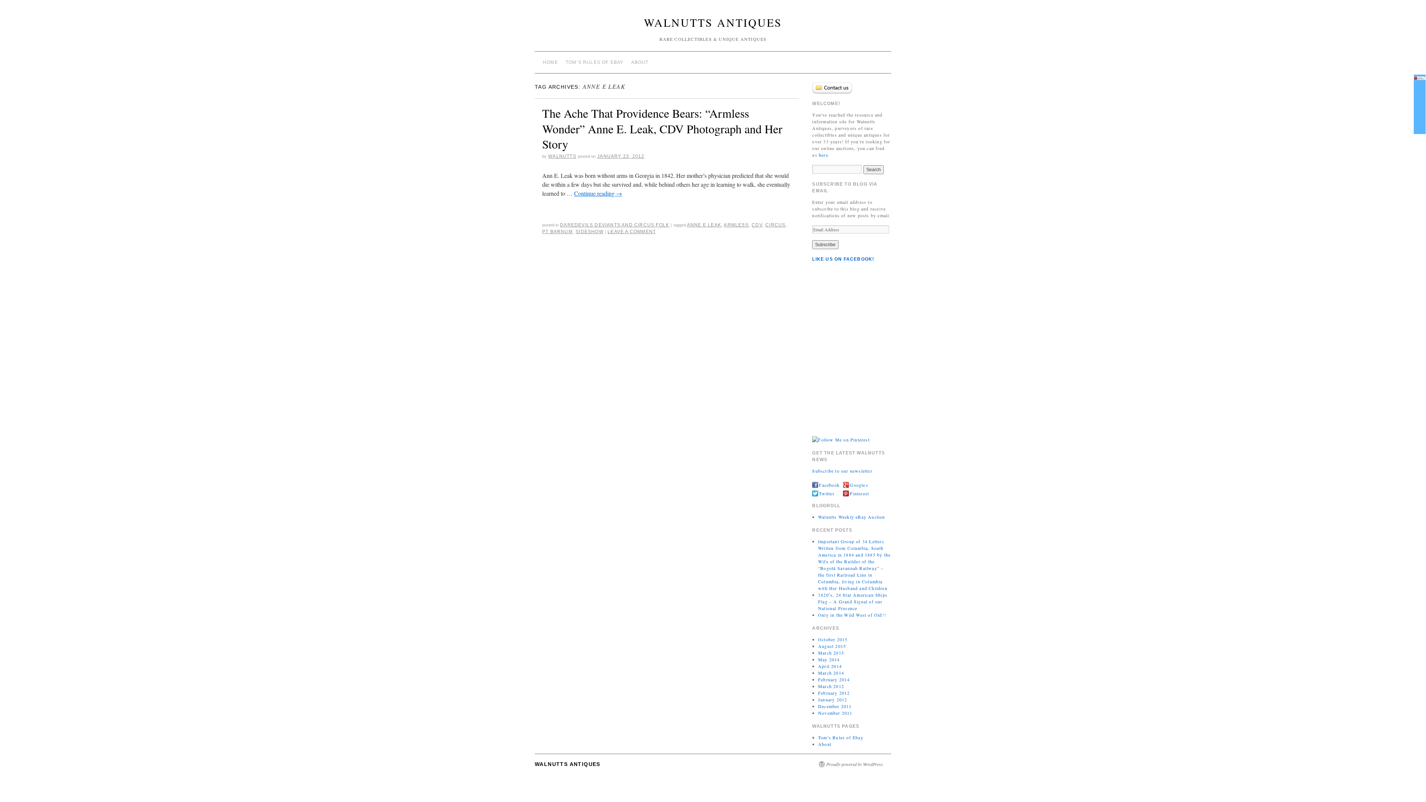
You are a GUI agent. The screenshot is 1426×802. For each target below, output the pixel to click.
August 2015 (832, 646)
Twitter (826, 493)
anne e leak (704, 225)
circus (775, 225)
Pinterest (859, 493)
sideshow (589, 231)
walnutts (562, 156)
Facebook (829, 485)
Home (550, 62)
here (823, 155)
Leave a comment (632, 231)
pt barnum (557, 231)
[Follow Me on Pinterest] (840, 439)
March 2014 (831, 673)
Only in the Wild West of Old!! (852, 615)
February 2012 (834, 693)
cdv (757, 225)
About (640, 62)
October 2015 (832, 639)
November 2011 (835, 713)
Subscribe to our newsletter (842, 471)
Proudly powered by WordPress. (855, 764)
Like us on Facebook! (843, 259)
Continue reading (598, 193)
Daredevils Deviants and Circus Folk (614, 225)
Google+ (859, 485)
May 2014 (829, 659)
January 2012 (832, 699)
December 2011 (835, 706)
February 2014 (834, 679)
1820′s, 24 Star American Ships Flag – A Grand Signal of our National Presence (853, 601)
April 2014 (830, 666)
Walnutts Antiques (713, 22)
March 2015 (831, 653)
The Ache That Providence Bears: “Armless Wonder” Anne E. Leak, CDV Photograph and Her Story (662, 128)
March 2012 (831, 686)
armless (736, 225)
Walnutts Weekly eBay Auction (851, 517)
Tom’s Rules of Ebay (595, 62)
